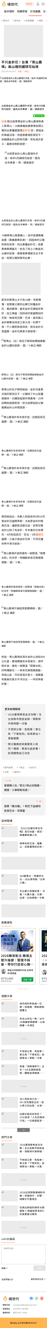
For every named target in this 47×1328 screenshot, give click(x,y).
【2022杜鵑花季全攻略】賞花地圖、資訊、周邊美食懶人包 (32, 831)
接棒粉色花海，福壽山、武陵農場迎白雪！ (32, 845)
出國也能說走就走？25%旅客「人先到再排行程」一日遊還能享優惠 (32, 1117)
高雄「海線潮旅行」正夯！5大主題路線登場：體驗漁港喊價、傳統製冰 (32, 1069)
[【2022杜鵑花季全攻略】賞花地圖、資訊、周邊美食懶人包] (9, 831)
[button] (43, 3)
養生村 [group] (6, 20)
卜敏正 (21, 767)
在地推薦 (35, 11)
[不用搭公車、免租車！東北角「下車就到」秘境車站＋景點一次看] (9, 1054)
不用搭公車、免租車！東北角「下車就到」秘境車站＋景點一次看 (32, 1054)
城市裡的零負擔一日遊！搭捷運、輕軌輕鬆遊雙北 (32, 1007)
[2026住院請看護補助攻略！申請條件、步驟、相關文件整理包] (9, 1196)
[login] (37, 3)
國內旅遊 (8, 767)
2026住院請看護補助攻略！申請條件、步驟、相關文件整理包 (32, 1196)
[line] (36, 1298)
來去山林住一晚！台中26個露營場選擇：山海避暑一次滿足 (32, 1022)
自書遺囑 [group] (29, 20)
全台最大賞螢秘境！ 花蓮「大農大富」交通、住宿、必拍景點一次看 (32, 894)
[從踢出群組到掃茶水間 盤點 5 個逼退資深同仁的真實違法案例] (9, 1211)
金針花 (33, 767)
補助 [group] (41, 20)
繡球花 (17, 771)
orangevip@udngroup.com (25, 1305)
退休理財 (9, 11)
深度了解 (34, 979)
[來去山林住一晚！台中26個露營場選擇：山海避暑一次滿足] (9, 1022)
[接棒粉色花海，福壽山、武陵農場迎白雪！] (9, 847)
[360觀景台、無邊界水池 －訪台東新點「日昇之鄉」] (9, 879)
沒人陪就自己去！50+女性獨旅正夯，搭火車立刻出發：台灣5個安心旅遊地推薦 (32, 1102)
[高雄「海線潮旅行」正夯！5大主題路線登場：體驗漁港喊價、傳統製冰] (9, 1069)
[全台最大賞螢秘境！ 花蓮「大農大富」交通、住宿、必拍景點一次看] (9, 894)
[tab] (18, 988)
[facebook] (31, 1298)
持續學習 (22, 11)
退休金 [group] (17, 20)
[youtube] (41, 1298)
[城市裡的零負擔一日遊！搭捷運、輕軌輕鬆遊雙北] (9, 1007)
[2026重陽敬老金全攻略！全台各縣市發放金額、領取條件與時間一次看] (9, 1148)
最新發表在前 (37, 1279)
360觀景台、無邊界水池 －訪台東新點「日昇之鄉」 (32, 879)
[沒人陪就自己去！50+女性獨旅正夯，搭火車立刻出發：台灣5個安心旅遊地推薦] (9, 1102)
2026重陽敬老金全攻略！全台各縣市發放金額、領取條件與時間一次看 (32, 1148)
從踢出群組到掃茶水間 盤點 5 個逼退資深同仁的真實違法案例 (32, 1211)
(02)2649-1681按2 (20, 1308)
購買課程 (29, 4)
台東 (6, 771)
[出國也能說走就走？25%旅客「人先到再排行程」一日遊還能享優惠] (9, 1117)
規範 (3, 1268)
